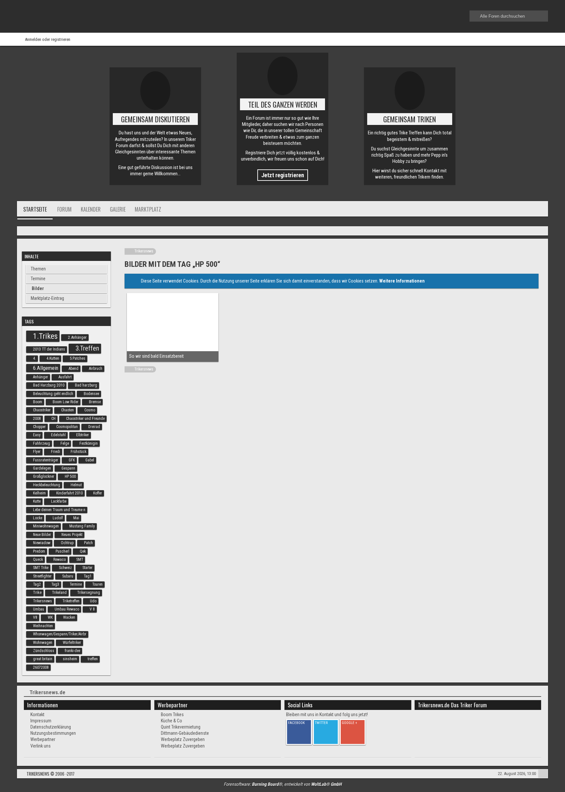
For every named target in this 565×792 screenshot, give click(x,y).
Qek (83, 551)
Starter (87, 567)
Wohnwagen (42, 642)
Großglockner (43, 476)
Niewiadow (41, 543)
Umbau (38, 609)
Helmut (76, 485)
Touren (97, 584)
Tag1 (88, 576)
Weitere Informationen (402, 281)
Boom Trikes (172, 714)
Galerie (118, 209)
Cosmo (89, 410)
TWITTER (321, 723)
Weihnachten (43, 626)
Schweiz (65, 567)
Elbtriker (82, 435)
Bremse (95, 402)
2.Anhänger (77, 337)
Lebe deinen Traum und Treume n (59, 510)
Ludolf (58, 518)
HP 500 (70, 476)
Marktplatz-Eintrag (47, 298)
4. (34, 358)
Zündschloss (43, 650)
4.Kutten (52, 358)
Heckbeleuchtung (46, 485)
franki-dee (72, 650)
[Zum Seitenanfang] (543, 774)
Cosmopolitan (67, 426)
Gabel (89, 460)
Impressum (40, 720)
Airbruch (95, 368)
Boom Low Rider (65, 402)
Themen (38, 268)
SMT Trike (40, 567)
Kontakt (37, 714)
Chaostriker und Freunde (85, 418)
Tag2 (37, 584)
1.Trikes (45, 336)
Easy (37, 435)
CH (53, 418)
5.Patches (77, 358)
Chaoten (67, 410)
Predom (39, 551)
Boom (37, 402)
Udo (93, 601)
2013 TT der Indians (49, 349)
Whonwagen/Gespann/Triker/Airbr (59, 634)
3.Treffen (87, 348)
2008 (37, 418)
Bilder (38, 288)
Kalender (91, 209)
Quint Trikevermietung (180, 727)
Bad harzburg (86, 385)
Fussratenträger (45, 460)
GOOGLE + (349, 723)
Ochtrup (67, 543)
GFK (72, 460)
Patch (88, 543)
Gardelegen (42, 468)
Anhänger (40, 377)
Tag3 (55, 584)
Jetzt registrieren (282, 175)
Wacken (69, 617)
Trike (37, 592)
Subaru (67, 576)
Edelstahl (58, 435)
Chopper (39, 426)
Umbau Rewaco (67, 609)
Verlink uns (40, 746)
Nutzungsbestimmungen (53, 733)
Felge (64, 443)
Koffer (97, 493)
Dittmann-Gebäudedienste (185, 733)
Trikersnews (42, 601)
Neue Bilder (42, 534)
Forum (64, 209)
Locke (37, 518)
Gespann (68, 468)
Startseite (35, 209)
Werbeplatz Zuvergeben (183, 739)
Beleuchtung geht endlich (53, 393)
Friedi (55, 451)
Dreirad (94, 426)
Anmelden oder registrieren (47, 39)
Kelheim (39, 493)
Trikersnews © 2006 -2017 (50, 773)
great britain (42, 659)
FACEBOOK (296, 723)
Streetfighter (42, 576)
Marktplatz (148, 209)
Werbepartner (42, 739)
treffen (93, 659)
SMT (79, 559)
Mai (76, 518)
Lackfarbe (58, 501)
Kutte (37, 501)
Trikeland (59, 592)
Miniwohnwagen (46, 526)
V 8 (92, 609)
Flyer (37, 451)
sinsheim (70, 659)
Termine (38, 278)
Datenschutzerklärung (50, 727)
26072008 (41, 667)
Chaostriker (42, 410)
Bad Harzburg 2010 (48, 385)
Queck (38, 559)
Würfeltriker (72, 642)
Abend (73, 368)
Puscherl (62, 551)
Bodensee (91, 393)
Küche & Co (171, 720)
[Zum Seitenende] (540, 231)
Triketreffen (70, 601)
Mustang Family (82, 526)
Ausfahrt (65, 377)
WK (50, 617)
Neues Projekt (71, 534)
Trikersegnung (88, 592)
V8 (35, 617)
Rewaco (59, 559)
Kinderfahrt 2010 (69, 493)
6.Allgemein (45, 368)
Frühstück (78, 451)
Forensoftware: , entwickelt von (283, 784)
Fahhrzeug (41, 443)
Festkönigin (88, 443)
